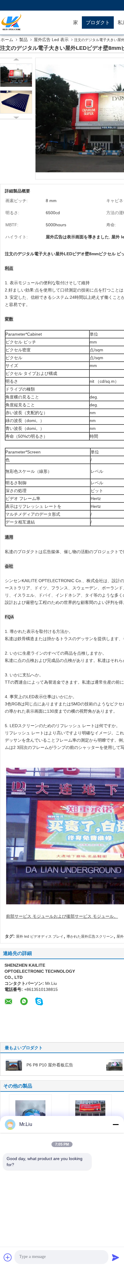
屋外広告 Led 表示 (51, 39)
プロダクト (98, 22)
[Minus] (115, 1124)
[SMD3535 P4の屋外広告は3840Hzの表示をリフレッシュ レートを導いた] (90, 1111)
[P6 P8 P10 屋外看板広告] (14, 1064)
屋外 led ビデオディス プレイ (40, 936)
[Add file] (8, 1257)
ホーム (7, 39)
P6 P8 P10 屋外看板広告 (49, 1064)
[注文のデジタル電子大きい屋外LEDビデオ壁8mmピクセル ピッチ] (16, 75)
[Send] (115, 1257)
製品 (23, 39)
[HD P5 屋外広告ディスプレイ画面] (114, 1064)
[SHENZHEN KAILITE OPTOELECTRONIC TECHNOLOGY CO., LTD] (34, 23)
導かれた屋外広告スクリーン (90, 936)
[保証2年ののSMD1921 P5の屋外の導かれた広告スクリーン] (30, 1111)
